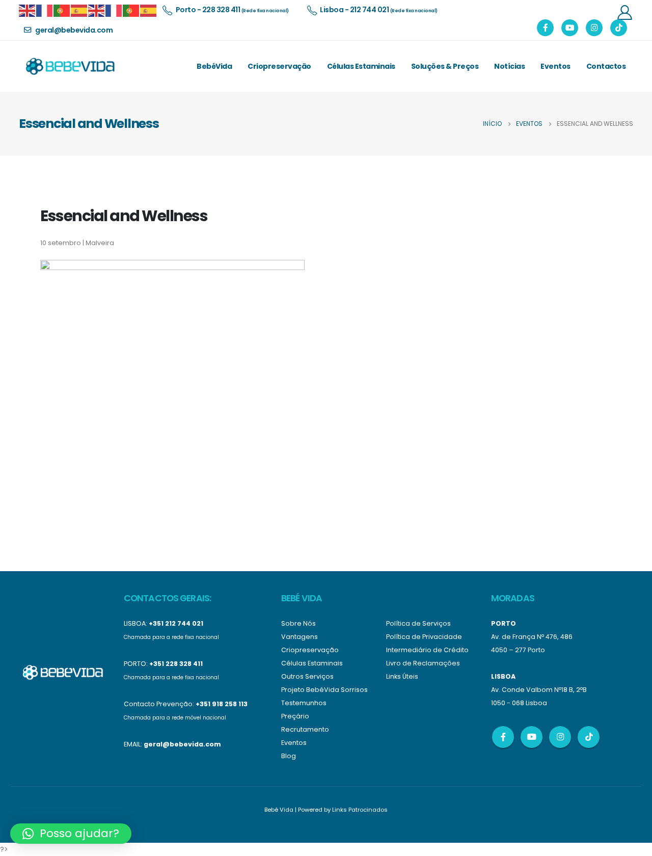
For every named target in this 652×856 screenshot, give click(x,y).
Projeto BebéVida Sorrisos (324, 689)
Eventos (555, 66)
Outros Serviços (307, 676)
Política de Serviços (418, 623)
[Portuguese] (62, 10)
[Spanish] (79, 10)
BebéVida (214, 66)
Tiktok (589, 737)
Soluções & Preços (445, 66)
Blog (288, 756)
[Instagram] (594, 27)
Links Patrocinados (360, 810)
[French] (44, 10)
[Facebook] (545, 27)
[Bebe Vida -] (70, 66)
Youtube (531, 737)
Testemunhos (304, 703)
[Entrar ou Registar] (624, 12)
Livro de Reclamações (423, 663)
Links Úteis (402, 676)
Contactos (606, 66)
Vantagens (299, 636)
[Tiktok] (618, 27)
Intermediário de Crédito (427, 650)
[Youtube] (569, 27)
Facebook (503, 737)
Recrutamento (305, 729)
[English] (27, 10)
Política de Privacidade (424, 636)
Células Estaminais (361, 66)
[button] (70, 833)
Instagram (560, 737)
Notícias (509, 66)
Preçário (295, 716)
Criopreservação (279, 66)
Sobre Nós (298, 623)
